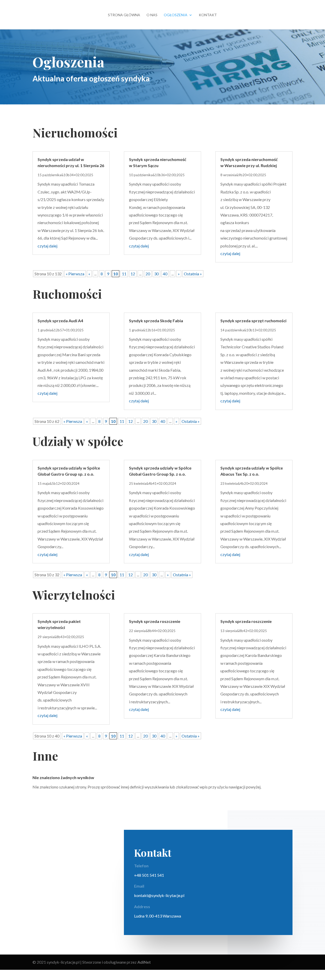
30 (156, 273)
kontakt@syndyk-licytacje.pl (159, 895)
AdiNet (144, 962)
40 (165, 273)
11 (124, 273)
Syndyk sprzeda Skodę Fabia (156, 320)
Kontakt (208, 15)
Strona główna (124, 15)
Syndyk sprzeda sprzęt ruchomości (253, 320)
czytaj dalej (47, 245)
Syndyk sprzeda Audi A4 (60, 320)
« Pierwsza (75, 273)
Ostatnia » (193, 273)
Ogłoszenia (175, 15)
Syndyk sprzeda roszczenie (154, 621)
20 (147, 273)
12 (133, 273)
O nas (152, 15)
